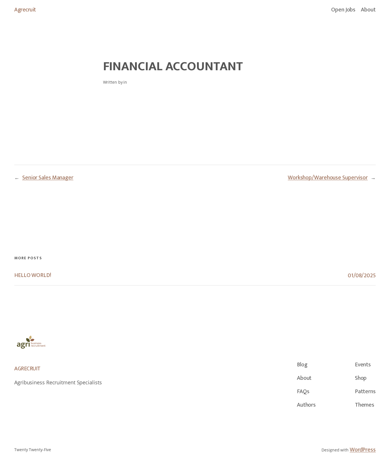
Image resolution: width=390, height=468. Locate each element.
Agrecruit (25, 10)
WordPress (363, 450)
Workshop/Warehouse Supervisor (328, 177)
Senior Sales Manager (47, 177)
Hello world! (32, 275)
